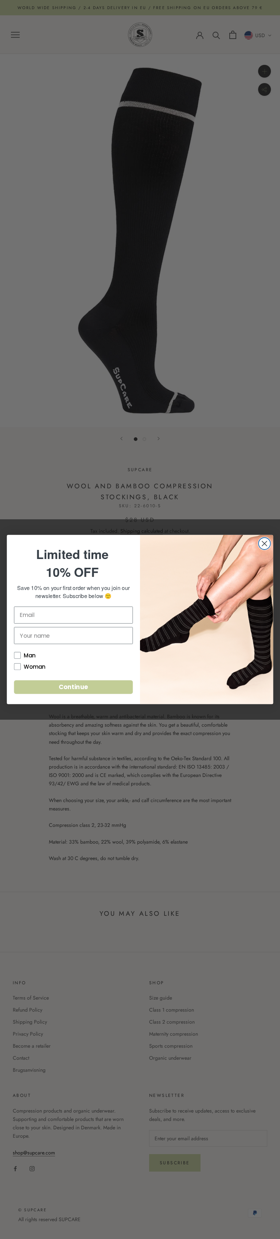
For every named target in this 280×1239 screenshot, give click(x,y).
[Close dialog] (264, 544)
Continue (73, 687)
